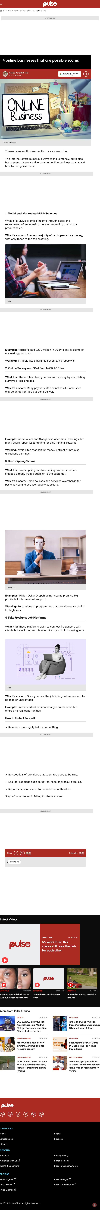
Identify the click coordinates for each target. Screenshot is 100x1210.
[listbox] (50, 986)
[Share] (86, 74)
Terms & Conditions (9, 1166)
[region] (50, 986)
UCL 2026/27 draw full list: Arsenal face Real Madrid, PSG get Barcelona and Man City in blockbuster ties (31, 1026)
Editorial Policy (61, 1160)
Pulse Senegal (61, 1179)
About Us (4, 1155)
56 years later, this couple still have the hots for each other (59, 946)
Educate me (14, 862)
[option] (15, 986)
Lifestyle (8, 11)
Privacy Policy (61, 1155)
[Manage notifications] (94, 1205)
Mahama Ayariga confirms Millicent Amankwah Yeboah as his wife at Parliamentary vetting (84, 1066)
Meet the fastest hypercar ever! (47, 996)
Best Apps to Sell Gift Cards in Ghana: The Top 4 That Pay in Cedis (83, 1045)
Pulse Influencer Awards (66, 1166)
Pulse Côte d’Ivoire (63, 1184)
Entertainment (24, 1038)
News (2, 1133)
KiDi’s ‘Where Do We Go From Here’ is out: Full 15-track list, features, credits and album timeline (32, 1066)
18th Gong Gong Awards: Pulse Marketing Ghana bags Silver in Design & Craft (84, 1024)
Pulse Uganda (7, 1189)
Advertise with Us (8, 1160)
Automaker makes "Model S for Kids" (81, 996)
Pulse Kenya (6, 1184)
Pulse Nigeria (6, 1179)
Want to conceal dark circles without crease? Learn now (14, 996)
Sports (20, 1018)
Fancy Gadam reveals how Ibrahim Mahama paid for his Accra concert (30, 1045)
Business (58, 1139)
